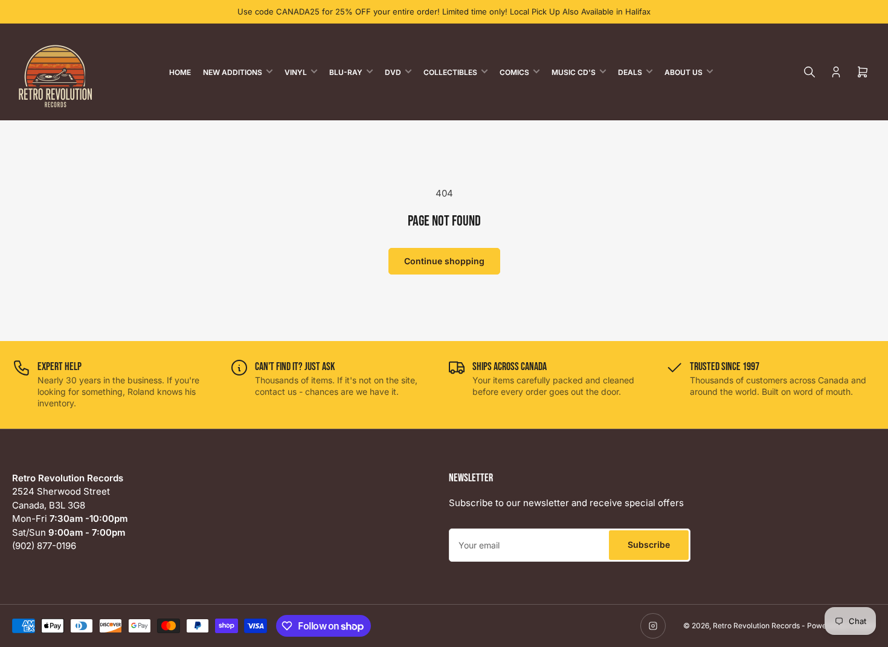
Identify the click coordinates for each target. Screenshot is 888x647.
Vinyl (296, 72)
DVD (393, 72)
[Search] (809, 72)
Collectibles (450, 72)
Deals (630, 72)
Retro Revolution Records (756, 625)
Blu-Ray (345, 72)
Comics (514, 72)
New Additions (232, 72)
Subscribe (649, 544)
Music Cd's (574, 72)
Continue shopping (444, 261)
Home (180, 72)
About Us (683, 72)
